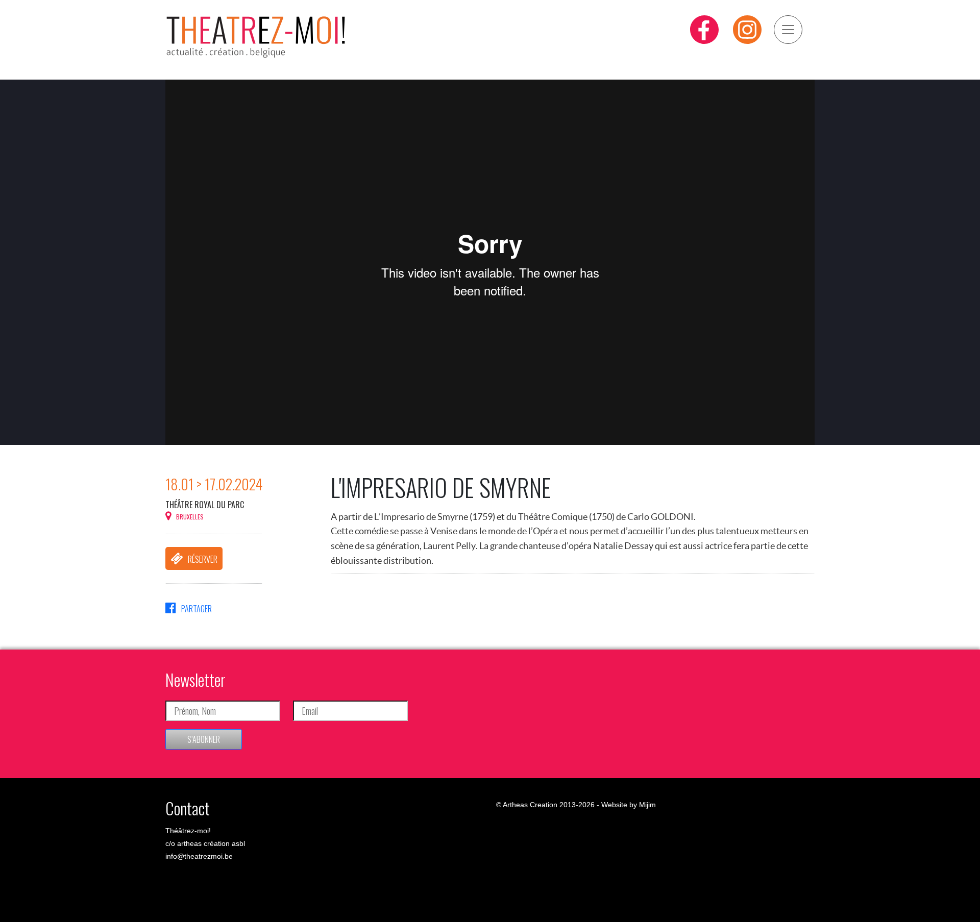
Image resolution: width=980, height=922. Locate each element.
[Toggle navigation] (788, 29)
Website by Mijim (628, 805)
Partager (196, 609)
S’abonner (203, 739)
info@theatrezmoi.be (199, 856)
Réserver (202, 559)
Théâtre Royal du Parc (204, 505)
